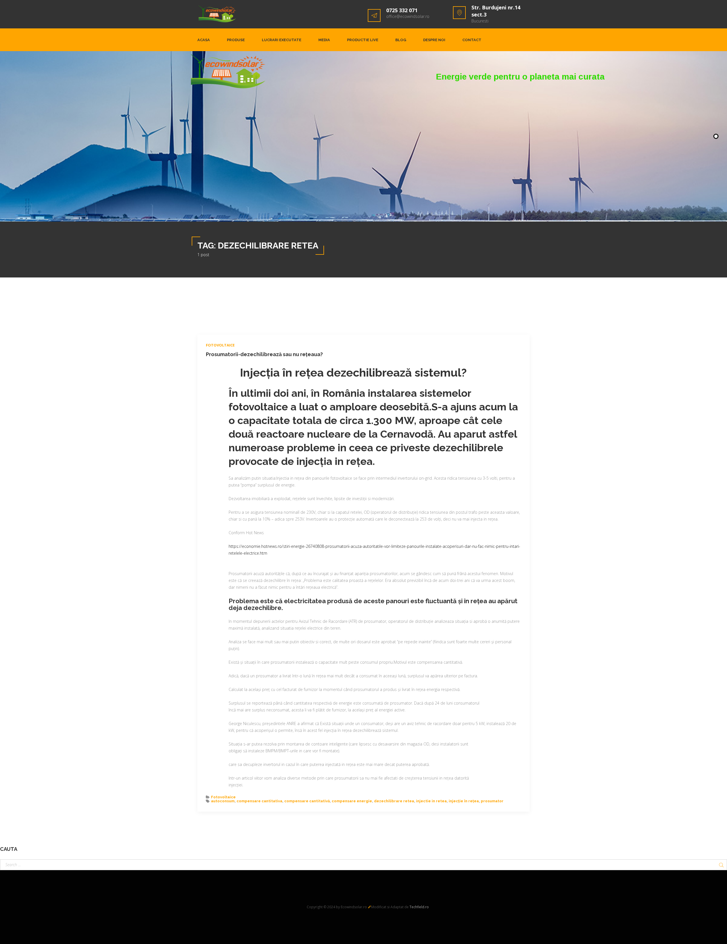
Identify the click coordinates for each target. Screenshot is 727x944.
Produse (236, 40)
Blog (400, 40)
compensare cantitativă (307, 801)
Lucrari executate (281, 40)
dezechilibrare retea (394, 801)
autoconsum (223, 801)
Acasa (203, 40)
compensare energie (352, 801)
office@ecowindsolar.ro (407, 16)
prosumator (492, 801)
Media (324, 40)
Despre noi (434, 40)
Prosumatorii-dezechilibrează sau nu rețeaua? (264, 354)
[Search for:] (363, 864)
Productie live (362, 40)
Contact (471, 40)
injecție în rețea (464, 801)
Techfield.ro (419, 907)
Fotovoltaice (220, 345)
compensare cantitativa (259, 801)
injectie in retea (431, 801)
